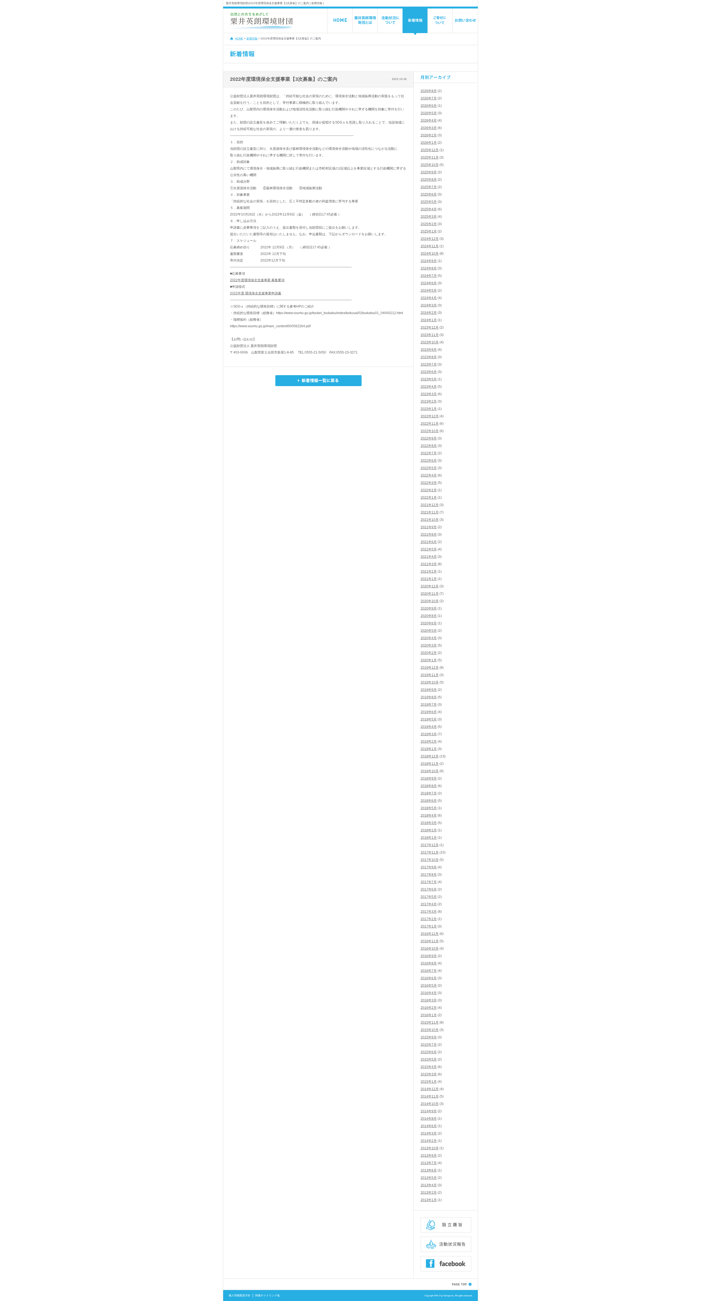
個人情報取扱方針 (240, 1295)
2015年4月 (429, 1067)
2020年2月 (429, 653)
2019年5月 (429, 719)
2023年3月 (429, 394)
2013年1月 (429, 1200)
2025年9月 (429, 172)
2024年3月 (429, 305)
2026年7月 (429, 98)
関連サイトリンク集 (267, 1295)
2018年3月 (429, 823)
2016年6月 (429, 978)
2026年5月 (429, 113)
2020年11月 (430, 594)
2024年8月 (429, 268)
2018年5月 (429, 808)
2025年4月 (429, 209)
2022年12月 (430, 416)
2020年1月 (429, 660)
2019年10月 (430, 682)
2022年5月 (429, 468)
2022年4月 (429, 475)
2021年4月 (429, 557)
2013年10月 (430, 1148)
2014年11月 (430, 1096)
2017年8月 (429, 875)
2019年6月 (429, 712)
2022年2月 (429, 490)
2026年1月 (429, 143)
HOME (239, 38)
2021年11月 (430, 512)
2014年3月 (429, 1133)
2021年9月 (429, 527)
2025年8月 (429, 180)
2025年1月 (429, 231)
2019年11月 (430, 675)
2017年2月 (429, 919)
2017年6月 (429, 889)
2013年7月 (429, 1163)
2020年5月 (429, 631)
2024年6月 (429, 283)
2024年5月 (429, 290)
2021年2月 (429, 571)
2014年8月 (429, 1119)
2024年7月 (429, 276)
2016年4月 (429, 993)
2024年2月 (429, 313)
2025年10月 (430, 165)
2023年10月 (430, 342)
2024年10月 (430, 253)
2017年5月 (429, 897)
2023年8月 (429, 357)
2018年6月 (429, 801)
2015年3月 (429, 1074)
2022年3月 (429, 483)
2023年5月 (429, 379)
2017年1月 (429, 926)
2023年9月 (429, 350)
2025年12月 (430, 150)
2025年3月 (429, 217)
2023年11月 (430, 335)
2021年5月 (429, 549)
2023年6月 (429, 372)
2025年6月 (429, 194)
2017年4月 (429, 904)
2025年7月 (429, 187)
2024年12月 (430, 239)
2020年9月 (429, 608)
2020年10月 (430, 601)
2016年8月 (429, 963)
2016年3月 (429, 1000)
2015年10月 (430, 1030)
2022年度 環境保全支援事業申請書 (255, 293)
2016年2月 (429, 1008)
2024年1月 (429, 320)
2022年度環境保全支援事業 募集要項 (257, 280)
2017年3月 (429, 912)
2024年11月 (430, 246)
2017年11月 (430, 852)
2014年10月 (430, 1104)
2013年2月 (429, 1192)
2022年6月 (429, 461)
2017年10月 (430, 860)
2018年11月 (430, 764)
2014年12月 (430, 1089)
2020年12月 (430, 586)
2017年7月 (429, 882)
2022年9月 (429, 438)
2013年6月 (429, 1170)
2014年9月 (429, 1111)
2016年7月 (429, 971)
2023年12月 (430, 327)
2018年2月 (429, 830)
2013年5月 (429, 1178)
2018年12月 (430, 756)
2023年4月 (429, 387)
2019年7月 (429, 704)
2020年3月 (429, 645)
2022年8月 (429, 446)
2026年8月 (429, 91)
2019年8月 (429, 697)
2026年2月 (429, 135)
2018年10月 (430, 771)
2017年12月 (430, 845)
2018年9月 (429, 778)
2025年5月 (429, 202)
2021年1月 (429, 579)
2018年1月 (429, 838)
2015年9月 (429, 1037)
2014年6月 (429, 1126)
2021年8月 (429, 534)
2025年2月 (429, 224)
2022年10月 (430, 431)
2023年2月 (429, 401)
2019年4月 (429, 727)
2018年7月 (429, 793)
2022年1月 (429, 497)
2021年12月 (430, 505)
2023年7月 (429, 364)
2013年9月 (429, 1156)
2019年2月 (429, 741)
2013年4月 (429, 1185)
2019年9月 (429, 690)
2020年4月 (429, 638)
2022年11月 (430, 424)
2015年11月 (430, 1022)
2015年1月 (429, 1082)
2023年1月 (429, 409)
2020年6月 (429, 623)
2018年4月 (429, 815)
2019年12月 (430, 668)
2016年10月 (430, 948)
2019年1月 (429, 749)
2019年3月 (429, 734)
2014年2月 (429, 1141)
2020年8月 (429, 616)
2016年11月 (430, 941)
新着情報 (251, 38)
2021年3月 (429, 564)
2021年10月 (430, 520)
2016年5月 (429, 985)
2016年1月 (429, 1015)
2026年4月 (429, 120)
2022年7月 (429, 453)
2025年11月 (430, 157)
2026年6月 (429, 106)
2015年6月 (429, 1052)
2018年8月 (429, 786)
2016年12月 (430, 934)
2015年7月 (429, 1045)
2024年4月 (429, 298)
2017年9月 (429, 867)
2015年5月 (429, 1059)
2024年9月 (429, 261)
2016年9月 (429, 956)
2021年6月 (429, 542)
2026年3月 (429, 128)
